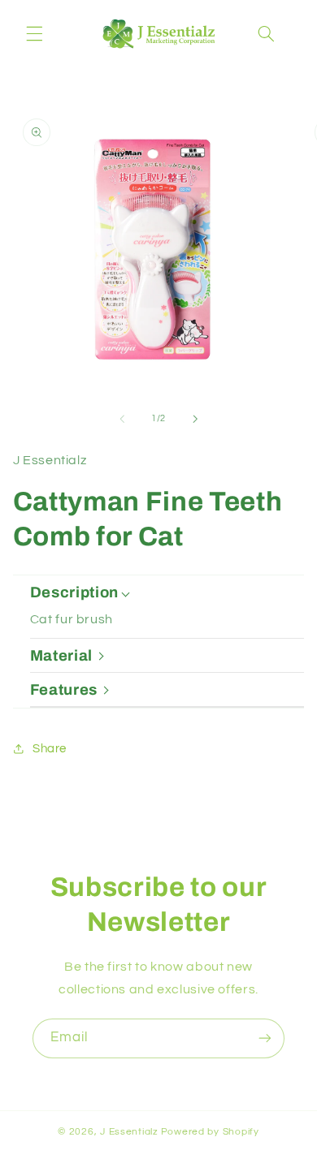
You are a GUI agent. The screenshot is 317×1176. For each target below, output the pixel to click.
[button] (34, 34)
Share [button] (50, 749)
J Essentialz (129, 1131)
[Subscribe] (265, 1038)
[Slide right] (195, 419)
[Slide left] (122, 419)
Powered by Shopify (210, 1131)
